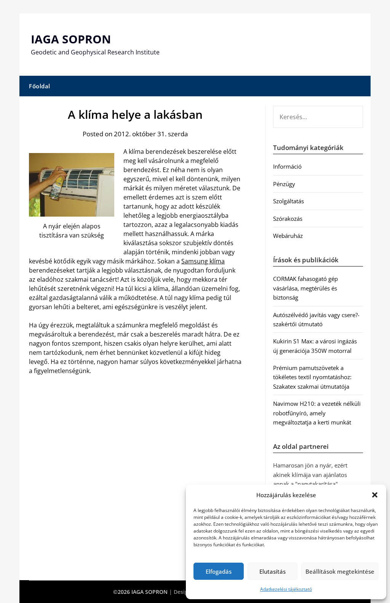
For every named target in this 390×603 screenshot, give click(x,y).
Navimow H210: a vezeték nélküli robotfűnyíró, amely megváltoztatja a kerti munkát (317, 413)
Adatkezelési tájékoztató (286, 589)
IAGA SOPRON (71, 39)
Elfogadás (219, 571)
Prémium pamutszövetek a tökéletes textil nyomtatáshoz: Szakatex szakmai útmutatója (312, 377)
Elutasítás (272, 571)
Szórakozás (287, 218)
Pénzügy (284, 184)
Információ (287, 166)
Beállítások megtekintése (339, 571)
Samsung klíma (203, 261)
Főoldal (39, 86)
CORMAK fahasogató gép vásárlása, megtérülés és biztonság (305, 288)
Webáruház (288, 235)
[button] (375, 495)
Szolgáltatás (288, 201)
